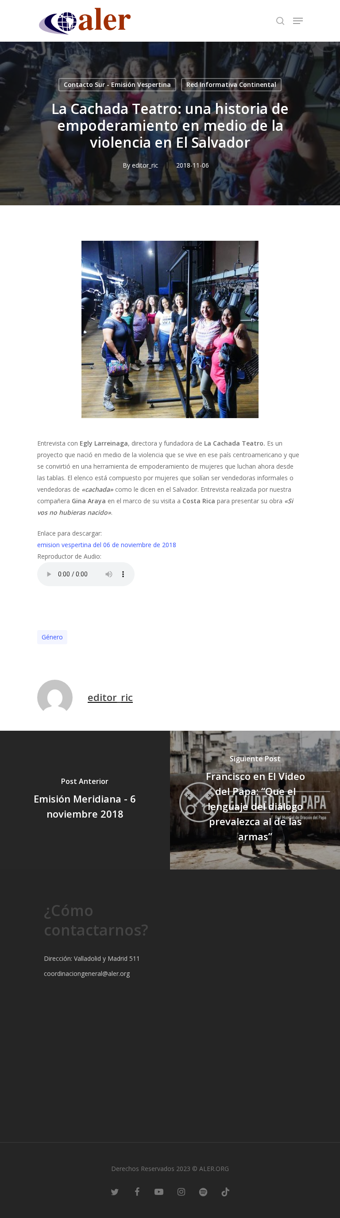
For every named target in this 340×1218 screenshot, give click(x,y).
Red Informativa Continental (231, 84)
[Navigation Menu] (298, 20)
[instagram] (181, 1191)
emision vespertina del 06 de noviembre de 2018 (106, 544)
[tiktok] (225, 1191)
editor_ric (145, 165)
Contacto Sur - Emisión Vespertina (117, 84)
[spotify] (203, 1191)
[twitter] (114, 1191)
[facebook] (136, 1191)
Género (52, 637)
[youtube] (159, 1191)
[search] (280, 20)
